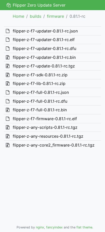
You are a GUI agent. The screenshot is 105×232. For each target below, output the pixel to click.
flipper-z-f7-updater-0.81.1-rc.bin (44, 57)
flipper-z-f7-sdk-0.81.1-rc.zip (40, 74)
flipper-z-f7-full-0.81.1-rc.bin (40, 109)
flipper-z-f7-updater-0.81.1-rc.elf (44, 39)
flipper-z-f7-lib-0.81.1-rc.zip (39, 83)
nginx (40, 227)
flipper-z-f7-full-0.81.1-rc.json (41, 92)
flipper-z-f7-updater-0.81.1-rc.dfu (44, 48)
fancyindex (54, 227)
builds (35, 16)
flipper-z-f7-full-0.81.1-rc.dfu (40, 101)
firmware (55, 16)
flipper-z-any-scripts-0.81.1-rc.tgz (45, 127)
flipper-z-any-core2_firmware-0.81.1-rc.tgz (54, 145)
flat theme (84, 227)
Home (18, 16)
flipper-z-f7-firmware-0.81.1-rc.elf (45, 118)
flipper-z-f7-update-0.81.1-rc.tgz (44, 65)
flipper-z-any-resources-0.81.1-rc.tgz (48, 136)
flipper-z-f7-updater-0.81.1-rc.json (45, 30)
